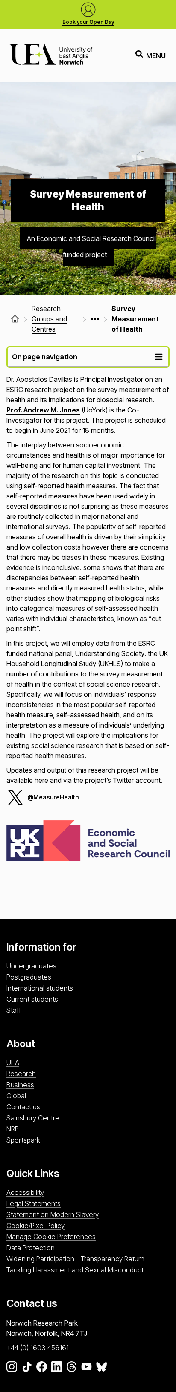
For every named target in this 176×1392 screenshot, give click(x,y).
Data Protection (30, 1247)
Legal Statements (33, 1203)
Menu (156, 56)
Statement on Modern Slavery (52, 1214)
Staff (13, 1010)
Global (16, 1095)
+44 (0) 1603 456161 (37, 1347)
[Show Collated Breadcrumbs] (95, 319)
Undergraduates (31, 966)
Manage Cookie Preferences (51, 1236)
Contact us (23, 1107)
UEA (12, 1062)
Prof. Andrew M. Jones (43, 410)
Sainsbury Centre (32, 1118)
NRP (12, 1129)
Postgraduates (28, 977)
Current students (32, 999)
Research (21, 1073)
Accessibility (25, 1192)
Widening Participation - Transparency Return (75, 1259)
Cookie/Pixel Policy (35, 1225)
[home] (15, 319)
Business (20, 1084)
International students (39, 988)
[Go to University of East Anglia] (51, 55)
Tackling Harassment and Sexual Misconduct (75, 1270)
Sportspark (23, 1140)
